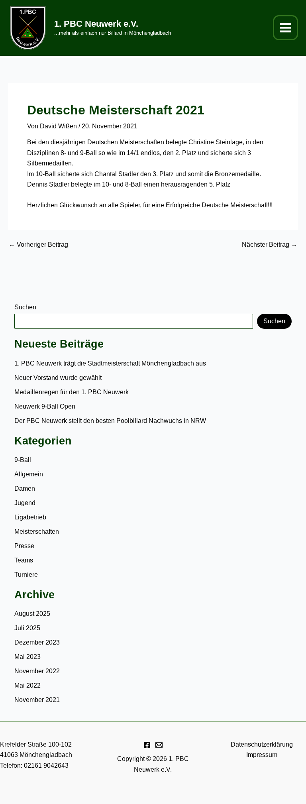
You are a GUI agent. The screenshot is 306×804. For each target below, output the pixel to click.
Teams (23, 560)
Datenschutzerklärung (262, 744)
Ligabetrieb (30, 517)
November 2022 (37, 671)
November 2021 (37, 699)
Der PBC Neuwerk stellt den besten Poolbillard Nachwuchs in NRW (110, 420)
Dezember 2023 (37, 642)
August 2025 (32, 613)
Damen (24, 488)
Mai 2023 (27, 656)
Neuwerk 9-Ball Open (44, 406)
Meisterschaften (36, 531)
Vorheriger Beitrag (38, 245)
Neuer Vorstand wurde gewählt (58, 377)
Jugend (24, 502)
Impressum (261, 754)
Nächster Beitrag (269, 245)
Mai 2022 (27, 685)
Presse (24, 546)
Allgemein (28, 474)
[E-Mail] (159, 745)
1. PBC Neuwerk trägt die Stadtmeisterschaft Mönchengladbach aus (110, 363)
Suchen (25, 307)
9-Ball (22, 459)
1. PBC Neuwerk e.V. (96, 24)
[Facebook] (147, 745)
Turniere (26, 574)
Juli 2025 (27, 628)
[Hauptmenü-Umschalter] (285, 27)
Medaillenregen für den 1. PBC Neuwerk (72, 392)
